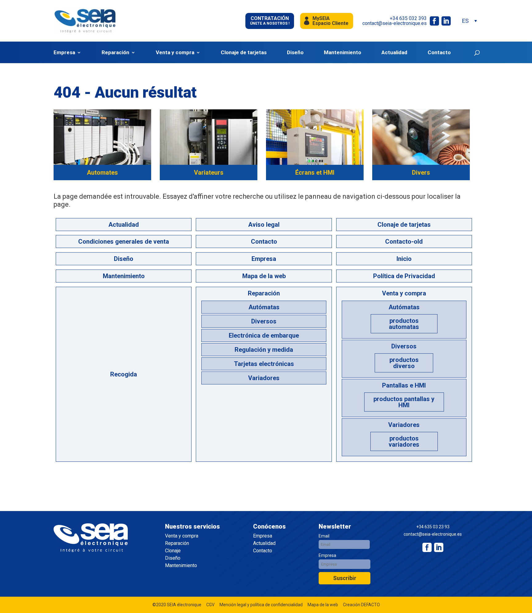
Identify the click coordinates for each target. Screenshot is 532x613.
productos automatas (404, 324)
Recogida (123, 374)
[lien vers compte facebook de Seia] (434, 21)
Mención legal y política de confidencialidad (261, 604)
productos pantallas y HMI (403, 402)
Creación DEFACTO (361, 604)
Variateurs (209, 172)
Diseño (295, 52)
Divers (421, 172)
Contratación (269, 20)
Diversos (263, 321)
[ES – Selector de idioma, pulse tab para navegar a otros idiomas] (469, 21)
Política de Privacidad (404, 276)
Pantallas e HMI (404, 385)
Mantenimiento (342, 52)
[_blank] (438, 547)
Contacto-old (404, 241)
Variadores (264, 378)
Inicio (404, 258)
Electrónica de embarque (264, 335)
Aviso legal (264, 224)
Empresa (64, 52)
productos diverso (404, 363)
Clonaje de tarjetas (244, 52)
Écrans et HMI (314, 172)
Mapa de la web (264, 276)
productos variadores (404, 441)
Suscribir (344, 578)
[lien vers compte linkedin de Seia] (446, 21)
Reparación (115, 52)
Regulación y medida (264, 349)
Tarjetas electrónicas (264, 363)
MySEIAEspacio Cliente (330, 20)
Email (324, 536)
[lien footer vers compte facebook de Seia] (427, 547)
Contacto (439, 52)
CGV (210, 604)
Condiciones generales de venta (123, 241)
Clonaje (173, 551)
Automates (102, 172)
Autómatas (264, 307)
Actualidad (394, 52)
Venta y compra (175, 52)
